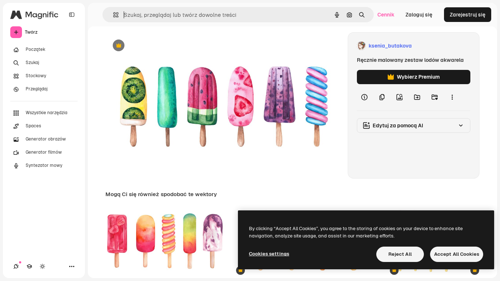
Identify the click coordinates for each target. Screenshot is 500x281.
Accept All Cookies (456, 254)
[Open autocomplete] (113, 15)
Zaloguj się (419, 14)
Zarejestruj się (467, 14)
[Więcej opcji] (452, 97)
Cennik (386, 14)
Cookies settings (269, 254)
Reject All (400, 254)
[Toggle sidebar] (72, 14)
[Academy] (29, 266)
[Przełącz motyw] (42, 266)
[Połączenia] (16, 266)
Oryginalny (156, 45)
